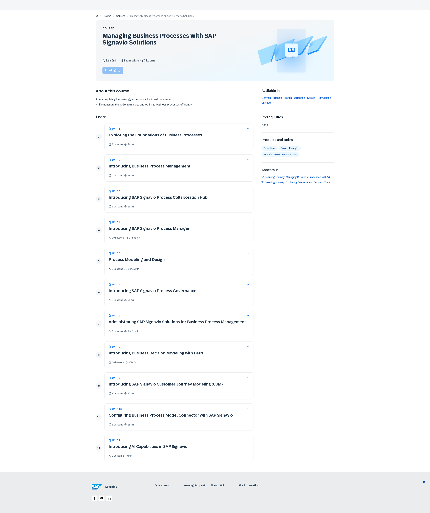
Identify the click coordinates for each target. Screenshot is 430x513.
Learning (111, 486)
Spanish (277, 98)
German (266, 98)
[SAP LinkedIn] (109, 498)
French (288, 98)
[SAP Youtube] (101, 498)
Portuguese (324, 98)
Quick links (162, 485)
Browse (107, 16)
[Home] (97, 16)
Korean (311, 98)
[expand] (248, 129)
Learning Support (194, 485)
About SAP (217, 485)
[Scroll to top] (424, 482)
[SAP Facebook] (94, 498)
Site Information (248, 485)
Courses (120, 16)
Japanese (299, 98)
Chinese (266, 102)
